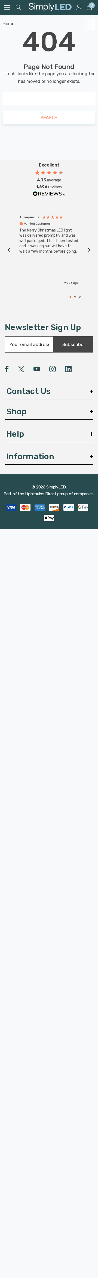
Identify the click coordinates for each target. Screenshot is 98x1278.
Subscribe (73, 344)
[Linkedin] (68, 369)
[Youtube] (36, 369)
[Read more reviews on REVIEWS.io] (49, 195)
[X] (21, 369)
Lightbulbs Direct (40, 493)
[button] (9, 250)
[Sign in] (78, 7)
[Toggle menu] (7, 7)
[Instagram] (52, 369)
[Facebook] (7, 369)
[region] (49, 250)
